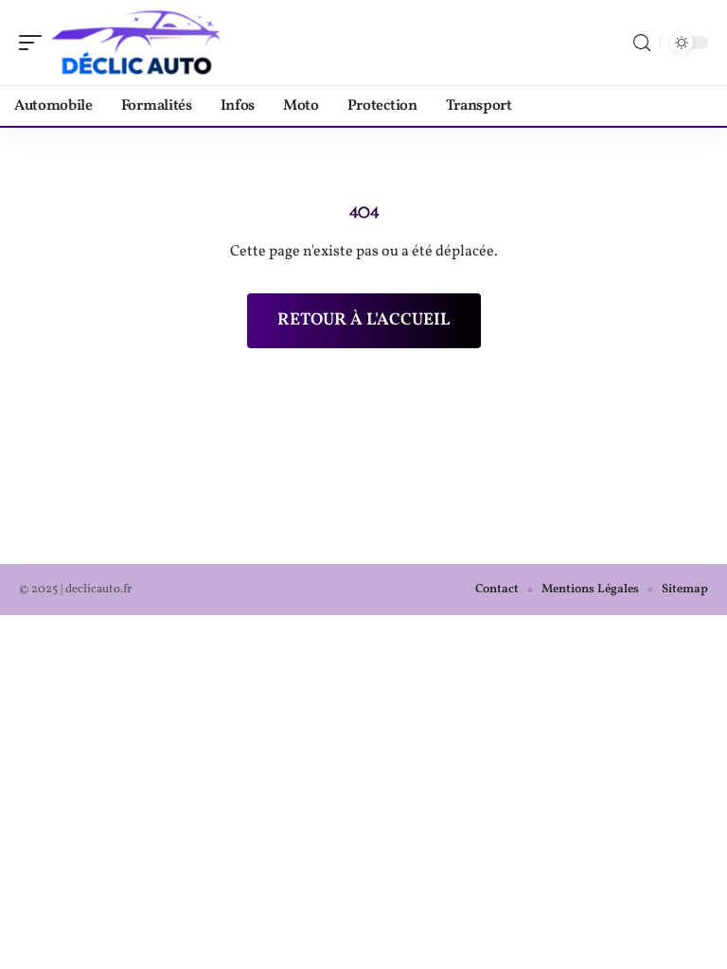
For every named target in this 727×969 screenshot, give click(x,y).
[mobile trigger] (35, 42)
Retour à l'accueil (364, 320)
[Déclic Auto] (136, 42)
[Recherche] (642, 43)
